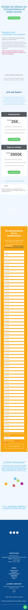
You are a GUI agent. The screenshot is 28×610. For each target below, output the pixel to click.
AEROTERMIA (14, 575)
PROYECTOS (14, 577)
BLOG (14, 578)
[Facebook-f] (11, 532)
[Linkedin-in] (17, 532)
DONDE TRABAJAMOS (14, 573)
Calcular (14, 214)
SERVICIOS (14, 572)
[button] (25, 607)
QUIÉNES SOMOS (14, 570)
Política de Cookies (22, 601)
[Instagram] (14, 532)
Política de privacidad (7, 601)
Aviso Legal (14, 601)
